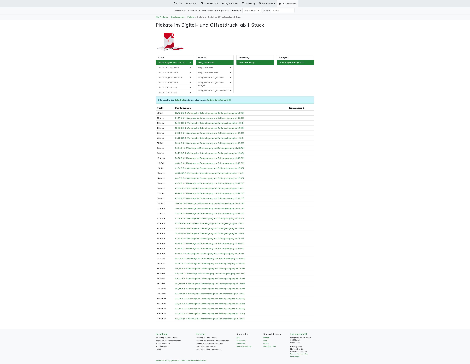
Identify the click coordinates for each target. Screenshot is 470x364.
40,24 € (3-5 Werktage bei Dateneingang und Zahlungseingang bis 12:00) (209, 163)
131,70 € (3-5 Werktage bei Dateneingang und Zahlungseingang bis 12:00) (210, 283)
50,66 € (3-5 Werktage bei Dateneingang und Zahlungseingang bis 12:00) (209, 208)
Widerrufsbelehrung (243, 346)
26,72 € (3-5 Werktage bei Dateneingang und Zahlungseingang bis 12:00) (209, 123)
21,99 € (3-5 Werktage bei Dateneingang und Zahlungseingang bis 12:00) (209, 113)
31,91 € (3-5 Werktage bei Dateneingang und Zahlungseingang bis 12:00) (209, 138)
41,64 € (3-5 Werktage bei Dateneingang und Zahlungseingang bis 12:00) (209, 168)
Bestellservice (268, 3)
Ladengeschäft (210, 3)
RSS (274, 346)
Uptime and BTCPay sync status (167, 361)
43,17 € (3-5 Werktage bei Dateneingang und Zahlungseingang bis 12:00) (209, 173)
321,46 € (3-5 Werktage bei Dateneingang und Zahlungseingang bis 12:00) (210, 309)
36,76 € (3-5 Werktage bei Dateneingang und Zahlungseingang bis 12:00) (209, 153)
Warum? (192, 3)
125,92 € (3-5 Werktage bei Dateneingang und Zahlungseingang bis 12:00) (210, 278)
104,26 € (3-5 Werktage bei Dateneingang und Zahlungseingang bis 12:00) (210, 258)
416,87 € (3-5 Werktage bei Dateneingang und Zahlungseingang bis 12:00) (210, 314)
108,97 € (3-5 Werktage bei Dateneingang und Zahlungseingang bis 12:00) (210, 263)
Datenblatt (180, 100)
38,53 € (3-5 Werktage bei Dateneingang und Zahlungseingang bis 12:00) (209, 158)
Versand (200, 334)
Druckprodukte (177, 17)
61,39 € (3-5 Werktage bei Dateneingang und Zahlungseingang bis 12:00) (209, 218)
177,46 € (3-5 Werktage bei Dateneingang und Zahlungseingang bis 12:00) (210, 293)
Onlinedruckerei (288, 3)
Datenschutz (241, 340)
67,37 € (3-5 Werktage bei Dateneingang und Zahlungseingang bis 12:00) (209, 223)
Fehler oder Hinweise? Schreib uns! (193, 361)
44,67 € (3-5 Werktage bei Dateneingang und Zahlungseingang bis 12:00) (209, 178)
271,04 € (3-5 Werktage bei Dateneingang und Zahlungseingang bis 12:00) (210, 304)
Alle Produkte (162, 17)
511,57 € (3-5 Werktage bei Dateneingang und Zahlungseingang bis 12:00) (210, 319)
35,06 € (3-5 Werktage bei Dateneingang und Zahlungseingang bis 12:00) (209, 148)
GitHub (266, 343)
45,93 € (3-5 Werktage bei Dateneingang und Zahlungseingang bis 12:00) (209, 183)
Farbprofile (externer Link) (219, 100)
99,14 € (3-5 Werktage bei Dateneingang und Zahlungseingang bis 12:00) (209, 253)
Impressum (240, 343)
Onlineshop (249, 3)
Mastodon (267, 346)
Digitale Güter (231, 3)
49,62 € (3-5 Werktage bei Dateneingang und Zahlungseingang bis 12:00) (209, 198)
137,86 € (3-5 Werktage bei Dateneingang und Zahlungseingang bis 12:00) (210, 288)
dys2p (179, 3)
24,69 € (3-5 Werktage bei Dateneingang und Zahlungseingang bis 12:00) (209, 118)
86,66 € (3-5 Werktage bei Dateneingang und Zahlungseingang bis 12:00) (209, 243)
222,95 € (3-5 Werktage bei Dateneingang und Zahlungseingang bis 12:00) (210, 299)
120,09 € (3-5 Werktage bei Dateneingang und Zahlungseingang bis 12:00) (210, 273)
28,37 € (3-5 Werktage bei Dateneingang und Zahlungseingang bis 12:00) (209, 128)
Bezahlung (161, 334)
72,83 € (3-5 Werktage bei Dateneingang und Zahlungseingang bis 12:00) (209, 228)
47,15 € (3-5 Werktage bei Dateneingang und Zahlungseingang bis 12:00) (209, 188)
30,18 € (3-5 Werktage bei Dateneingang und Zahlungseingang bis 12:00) (209, 133)
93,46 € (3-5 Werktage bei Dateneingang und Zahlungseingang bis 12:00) (209, 248)
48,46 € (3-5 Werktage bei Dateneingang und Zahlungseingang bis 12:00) (209, 193)
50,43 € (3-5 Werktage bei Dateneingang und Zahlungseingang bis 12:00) (209, 203)
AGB (238, 338)
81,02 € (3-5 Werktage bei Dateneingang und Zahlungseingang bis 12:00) (209, 238)
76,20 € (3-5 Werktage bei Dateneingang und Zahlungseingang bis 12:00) (209, 233)
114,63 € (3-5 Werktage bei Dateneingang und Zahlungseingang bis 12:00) (210, 268)
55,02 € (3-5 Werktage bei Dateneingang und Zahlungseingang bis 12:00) (209, 213)
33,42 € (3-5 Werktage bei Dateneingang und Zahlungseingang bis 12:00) (209, 143)
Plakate (190, 17)
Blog (265, 340)
